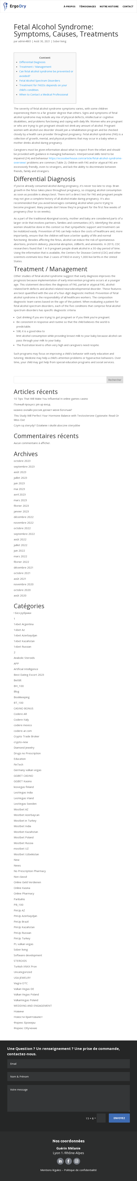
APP (16, 663)
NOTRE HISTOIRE (109, 6)
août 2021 (20, 578)
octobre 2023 (22, 461)
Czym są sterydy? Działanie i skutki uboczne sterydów (47, 425)
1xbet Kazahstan (24, 641)
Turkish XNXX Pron (25, 966)
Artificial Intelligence (26, 669)
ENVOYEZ (119, 1118)
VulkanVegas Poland (26, 1000)
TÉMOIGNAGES (87, 6)
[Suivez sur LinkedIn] (60, 1161)
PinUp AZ (19, 910)
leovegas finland (24, 787)
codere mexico (23, 725)
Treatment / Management (35, 66)
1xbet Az (19, 630)
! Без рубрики (22, 613)
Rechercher (114, 379)
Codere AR (20, 714)
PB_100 (18, 904)
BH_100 (19, 686)
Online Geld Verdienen (27, 882)
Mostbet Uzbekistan (26, 854)
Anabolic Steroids (24, 658)
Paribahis (19, 899)
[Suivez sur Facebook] (68, 1161)
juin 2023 (19, 483)
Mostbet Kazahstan (26, 832)
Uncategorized (23, 972)
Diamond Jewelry (24, 747)
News (17, 865)
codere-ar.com (23, 731)
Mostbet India (22, 826)
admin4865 (24, 41)
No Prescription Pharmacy (30, 871)
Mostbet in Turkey (25, 820)
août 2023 (20, 472)
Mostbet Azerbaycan (26, 815)
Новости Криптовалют (28, 1017)
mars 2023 (20, 500)
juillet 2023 (20, 477)
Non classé (20, 876)
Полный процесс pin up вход (32, 404)
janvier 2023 (21, 511)
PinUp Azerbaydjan (25, 916)
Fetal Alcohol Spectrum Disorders (39, 80)
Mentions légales (50, 1170)
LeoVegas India (23, 792)
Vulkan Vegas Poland (26, 994)
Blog (16, 691)
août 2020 (20, 595)
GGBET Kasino (23, 781)
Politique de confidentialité (80, 1170)
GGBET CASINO (23, 775)
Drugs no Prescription (27, 753)
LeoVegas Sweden (25, 803)
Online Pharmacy (24, 893)
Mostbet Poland (24, 837)
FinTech (18, 764)
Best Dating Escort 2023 (29, 674)
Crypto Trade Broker (26, 736)
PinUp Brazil (21, 921)
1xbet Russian (22, 646)
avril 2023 (20, 494)
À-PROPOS (69, 6)
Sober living (59, 41)
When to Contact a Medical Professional (43, 94)
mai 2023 (19, 489)
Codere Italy (21, 719)
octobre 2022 (22, 528)
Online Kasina (22, 888)
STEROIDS (20, 960)
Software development (28, 955)
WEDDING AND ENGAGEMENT (33, 1005)
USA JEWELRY (22, 977)
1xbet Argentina (24, 624)
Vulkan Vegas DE (24, 989)
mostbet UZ (21, 848)
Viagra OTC (21, 983)
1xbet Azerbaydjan (25, 635)
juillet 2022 (20, 545)
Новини (19, 1011)
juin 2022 (19, 550)
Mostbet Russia (23, 843)
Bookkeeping (22, 697)
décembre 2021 (24, 567)
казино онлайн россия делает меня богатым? (43, 410)
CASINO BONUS (23, 708)
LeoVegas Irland (24, 798)
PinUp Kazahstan (24, 927)
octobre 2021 (22, 573)
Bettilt (17, 680)
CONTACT (128, 6)
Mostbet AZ (21, 809)
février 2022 (21, 562)
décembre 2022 (24, 517)
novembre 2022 (24, 522)
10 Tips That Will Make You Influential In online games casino (51, 398)
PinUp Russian (22, 933)
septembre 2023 (24, 466)
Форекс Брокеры (24, 1022)
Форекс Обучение (25, 1028)
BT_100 (18, 702)
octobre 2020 (22, 590)
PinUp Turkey (22, 938)
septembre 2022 (24, 534)
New (16, 859)
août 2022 (20, 539)
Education (20, 758)
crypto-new (21, 742)
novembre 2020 (24, 584)
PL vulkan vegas (23, 944)
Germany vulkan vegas (27, 770)
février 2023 (21, 505)
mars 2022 (20, 556)
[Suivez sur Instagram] (76, 1161)
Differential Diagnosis (32, 62)
